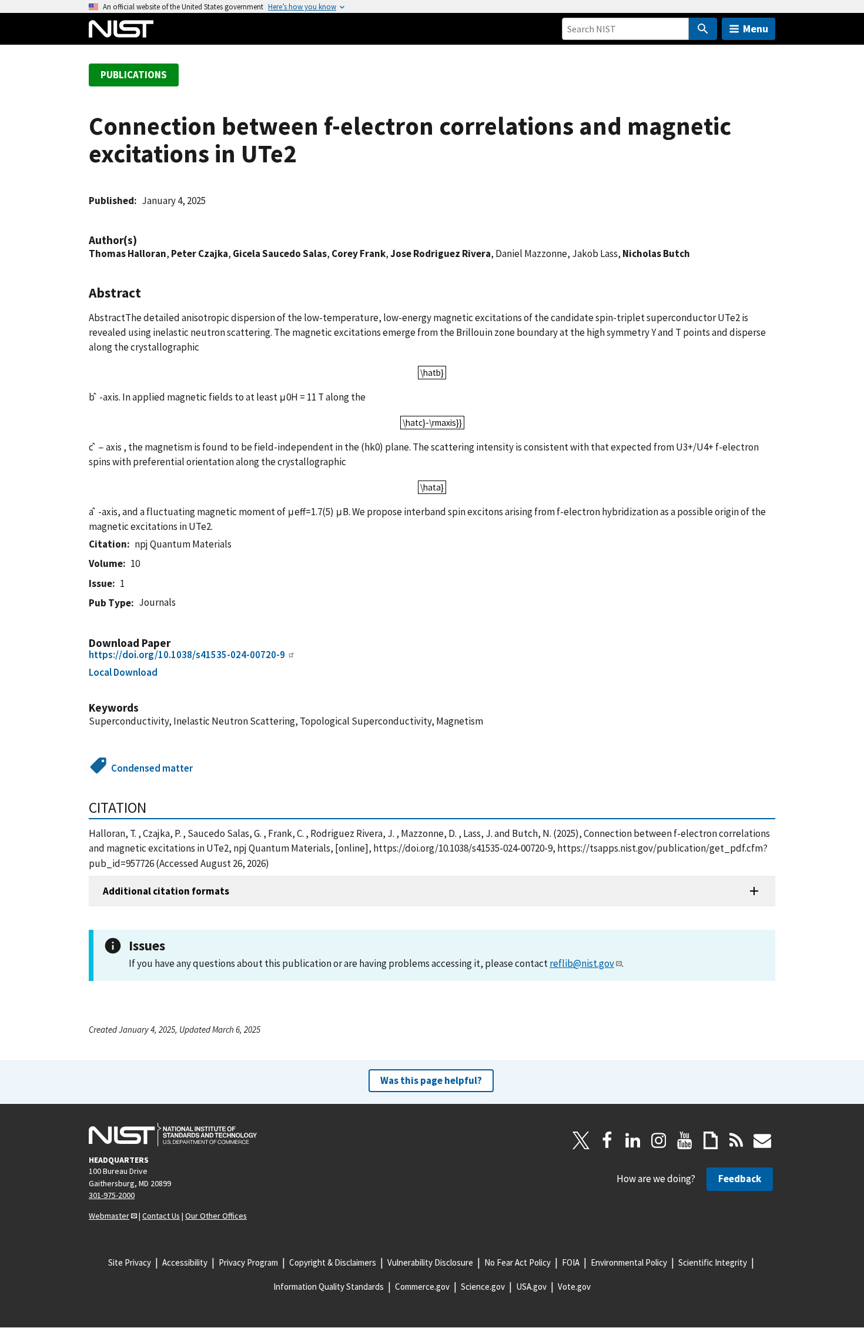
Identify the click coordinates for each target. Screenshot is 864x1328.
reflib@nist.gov (582, 963)
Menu (755, 28)
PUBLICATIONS (134, 74)
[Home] (121, 29)
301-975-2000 (112, 1195)
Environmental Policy (629, 1262)
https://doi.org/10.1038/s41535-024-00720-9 (187, 654)
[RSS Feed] (736, 1140)
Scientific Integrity (712, 1262)
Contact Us (161, 1215)
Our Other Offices (216, 1215)
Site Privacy (129, 1262)
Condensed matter (152, 768)
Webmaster (109, 1215)
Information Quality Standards (328, 1286)
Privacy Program (248, 1262)
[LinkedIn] (633, 1140)
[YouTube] (685, 1140)
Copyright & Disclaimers (332, 1262)
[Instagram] (659, 1140)
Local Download (123, 672)
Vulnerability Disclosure (430, 1262)
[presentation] (432, 372)
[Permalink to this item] (143, 240)
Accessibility (184, 1262)
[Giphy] (711, 1140)
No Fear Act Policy (517, 1262)
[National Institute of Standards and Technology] (173, 1134)
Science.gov (483, 1286)
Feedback (739, 1178)
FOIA (571, 1262)
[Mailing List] (762, 1140)
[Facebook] (607, 1140)
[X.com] (581, 1140)
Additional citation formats (166, 891)
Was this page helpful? (431, 1080)
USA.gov (531, 1286)
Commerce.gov (422, 1286)
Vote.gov (574, 1286)
